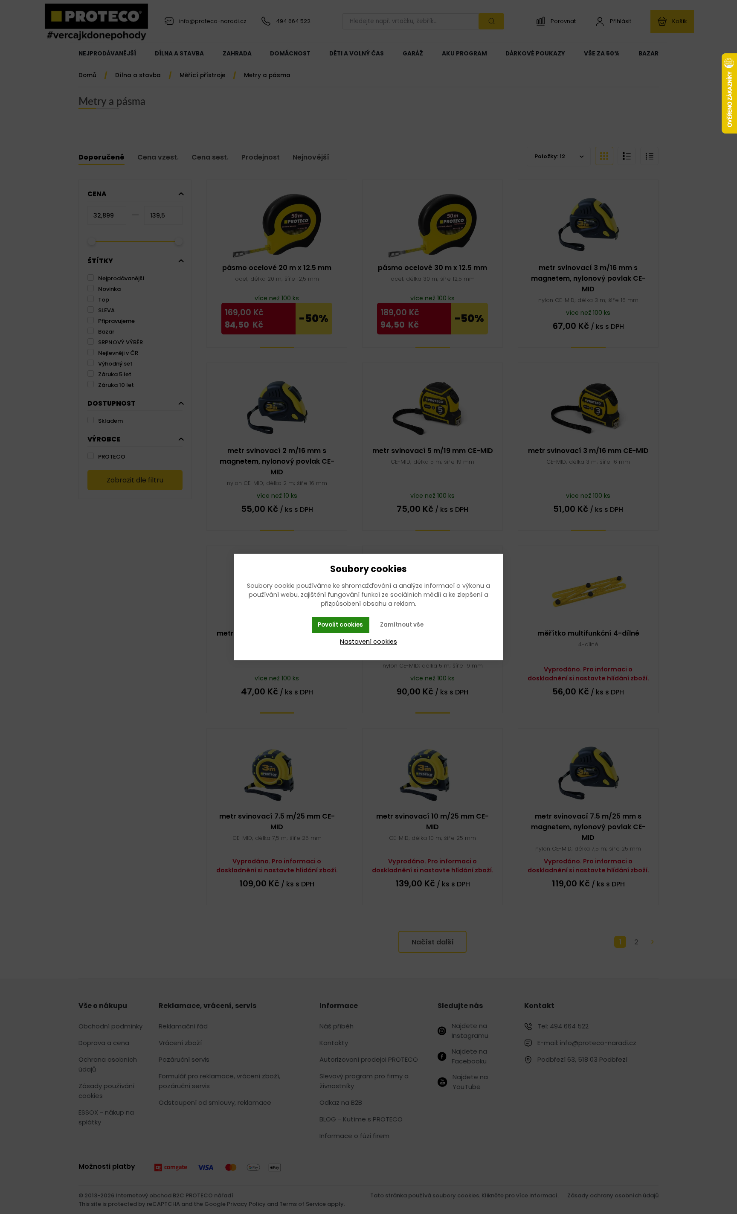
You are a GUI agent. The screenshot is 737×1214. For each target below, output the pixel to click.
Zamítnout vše (402, 625)
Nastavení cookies (368, 641)
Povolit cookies (340, 625)
